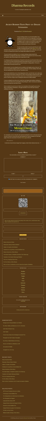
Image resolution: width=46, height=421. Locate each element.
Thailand (23, 285)
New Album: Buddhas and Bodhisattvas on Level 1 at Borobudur (14, 325)
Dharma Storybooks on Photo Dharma (11, 252)
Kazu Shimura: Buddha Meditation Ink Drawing (11, 340)
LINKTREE (23, 301)
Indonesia (23, 283)
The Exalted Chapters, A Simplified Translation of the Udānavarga (16, 254)
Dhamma (23, 273)
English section (35, 48)
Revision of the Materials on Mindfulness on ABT (11, 343)
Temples (23, 287)
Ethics (23, 292)
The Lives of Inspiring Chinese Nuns (10, 259)
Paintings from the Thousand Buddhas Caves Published (12, 322)
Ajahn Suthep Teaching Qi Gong (8, 328)
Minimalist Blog (26, 418)
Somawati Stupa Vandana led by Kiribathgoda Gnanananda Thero (14, 334)
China (23, 280)
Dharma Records (23, 5)
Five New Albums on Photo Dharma (10, 261)
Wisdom (23, 290)
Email (33, 173)
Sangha (23, 276)
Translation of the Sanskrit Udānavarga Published (10, 374)
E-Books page (24, 137)
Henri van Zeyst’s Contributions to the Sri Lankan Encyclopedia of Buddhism (18, 264)
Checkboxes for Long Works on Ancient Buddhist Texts (14, 249)
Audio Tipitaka (5, 331)
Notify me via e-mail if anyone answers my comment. (23, 179)
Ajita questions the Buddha (7, 346)
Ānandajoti (29, 31)
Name (13, 173)
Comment (23, 156)
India (23, 278)
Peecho (18, 54)
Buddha (23, 271)
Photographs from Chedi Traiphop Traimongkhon (11, 337)
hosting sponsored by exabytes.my (23, 309)
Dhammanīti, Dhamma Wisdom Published (11, 244)
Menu (43, 15)
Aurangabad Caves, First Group (8, 349)
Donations (23, 213)
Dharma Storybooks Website (9, 242)
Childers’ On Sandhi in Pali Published (11, 247)
